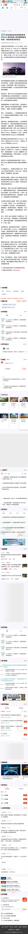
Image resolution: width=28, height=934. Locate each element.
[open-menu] (1, 4)
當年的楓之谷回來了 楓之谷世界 (13, 420)
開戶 (25, 716)
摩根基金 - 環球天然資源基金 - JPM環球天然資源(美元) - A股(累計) (11, 727)
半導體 (6, 803)
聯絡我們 (18, 929)
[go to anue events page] (22, 5)
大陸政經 (9, 31)
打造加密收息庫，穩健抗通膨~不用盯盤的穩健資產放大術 (16, 332)
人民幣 (13, 55)
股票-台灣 (7, 722)
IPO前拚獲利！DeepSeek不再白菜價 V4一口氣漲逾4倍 (4, 420)
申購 (25, 721)
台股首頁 (19, 301)
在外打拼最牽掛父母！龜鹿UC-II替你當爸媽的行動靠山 (23, 404)
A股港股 (4, 31)
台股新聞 (8, 562)
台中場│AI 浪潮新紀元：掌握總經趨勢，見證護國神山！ (16, 320)
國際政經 (8, 572)
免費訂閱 (24, 909)
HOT (7, 319)
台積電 (6, 799)
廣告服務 (25, 927)
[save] (20, 8)
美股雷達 (8, 552)
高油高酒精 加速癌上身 (13, 404)
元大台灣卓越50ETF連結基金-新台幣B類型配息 (12, 720)
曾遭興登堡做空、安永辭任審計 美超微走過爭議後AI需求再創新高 (4, 404)
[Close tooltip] (24, 11)
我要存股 (24, 301)
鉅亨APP (7, 927)
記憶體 (6, 795)
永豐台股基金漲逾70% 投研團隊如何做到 (14, 268)
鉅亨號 (11, 927)
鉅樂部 (15, 927)
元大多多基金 (4, 733)
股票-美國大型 (8, 717)
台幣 (23, 55)
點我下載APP (16, 270)
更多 (25, 473)
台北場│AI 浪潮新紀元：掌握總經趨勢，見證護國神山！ (16, 326)
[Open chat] (25, 8)
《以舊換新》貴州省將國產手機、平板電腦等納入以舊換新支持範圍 (14, 387)
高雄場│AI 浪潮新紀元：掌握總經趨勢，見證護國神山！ (16, 339)
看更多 (25, 311)
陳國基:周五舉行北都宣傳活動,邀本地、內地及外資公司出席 (14, 379)
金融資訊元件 (11, 929)
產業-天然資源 (8, 730)
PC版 (2, 927)
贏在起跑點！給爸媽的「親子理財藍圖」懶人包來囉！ (13, 298)
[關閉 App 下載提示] (1, 2)
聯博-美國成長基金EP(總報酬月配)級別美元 (11, 715)
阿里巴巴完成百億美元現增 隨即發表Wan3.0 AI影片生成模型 (23, 420)
